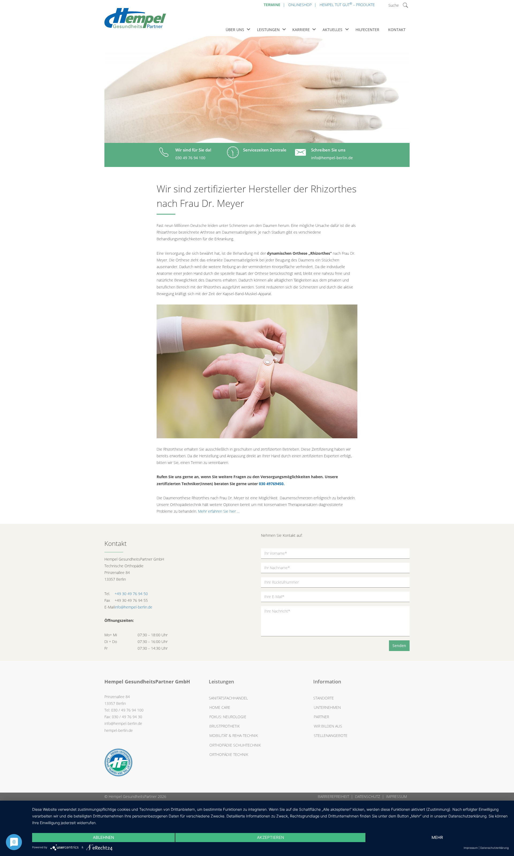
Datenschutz (367, 796)
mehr (437, 837)
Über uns (235, 29)
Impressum (396, 796)
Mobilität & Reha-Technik (233, 735)
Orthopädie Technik (228, 754)
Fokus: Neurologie (227, 716)
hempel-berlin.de (118, 730)
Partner (321, 716)
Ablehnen (103, 837)
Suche (393, 5)
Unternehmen (327, 707)
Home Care (219, 707)
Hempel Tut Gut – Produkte (347, 4)
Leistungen (268, 29)
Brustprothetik (224, 726)
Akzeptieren (270, 837)
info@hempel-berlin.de (332, 157)
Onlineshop (300, 4)
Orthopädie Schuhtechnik (235, 745)
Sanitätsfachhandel (228, 698)
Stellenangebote (330, 735)
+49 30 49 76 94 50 (131, 593)
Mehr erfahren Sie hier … (219, 511)
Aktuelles (332, 29)
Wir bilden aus (328, 726)
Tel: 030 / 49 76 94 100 (123, 710)
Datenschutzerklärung (494, 847)
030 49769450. (272, 483)
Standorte (323, 698)
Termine (272, 4)
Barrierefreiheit (333, 796)
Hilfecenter (367, 29)
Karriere (301, 29)
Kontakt (397, 29)
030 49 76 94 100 (190, 157)
